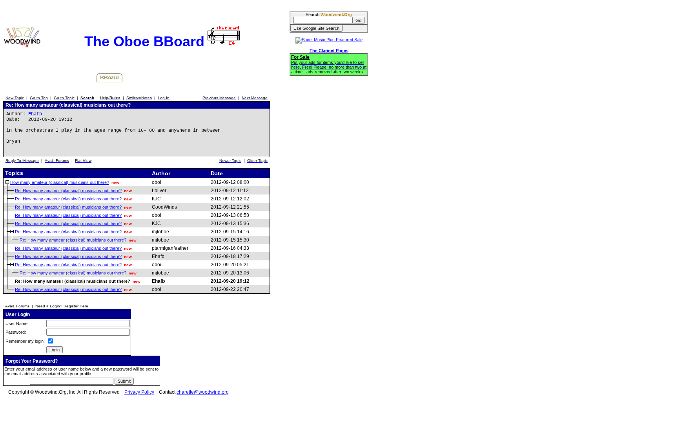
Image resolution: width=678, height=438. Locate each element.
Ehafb (35, 114)
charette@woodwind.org (203, 392)
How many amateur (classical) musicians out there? (59, 182)
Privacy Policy (139, 392)
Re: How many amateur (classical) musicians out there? (68, 190)
